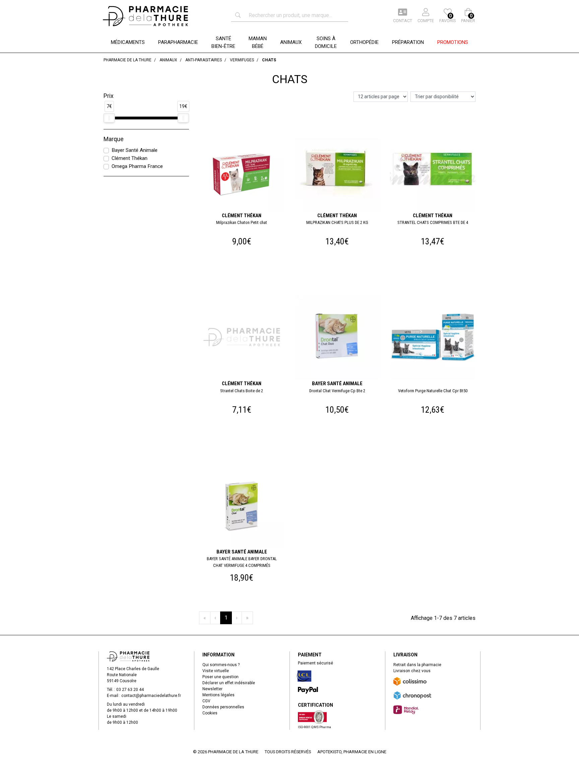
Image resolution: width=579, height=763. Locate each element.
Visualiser (244, 295)
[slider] (109, 118)
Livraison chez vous (412, 670)
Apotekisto (351, 751)
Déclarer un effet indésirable (228, 683)
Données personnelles (223, 707)
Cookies (209, 713)
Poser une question (220, 676)
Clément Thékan (129, 158)
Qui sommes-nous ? (221, 664)
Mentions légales (218, 695)
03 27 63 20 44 (130, 689)
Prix (109, 96)
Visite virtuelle (215, 670)
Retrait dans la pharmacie (417, 664)
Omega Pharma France (137, 166)
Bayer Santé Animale (134, 150)
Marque (114, 139)
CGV (206, 701)
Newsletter (212, 689)
